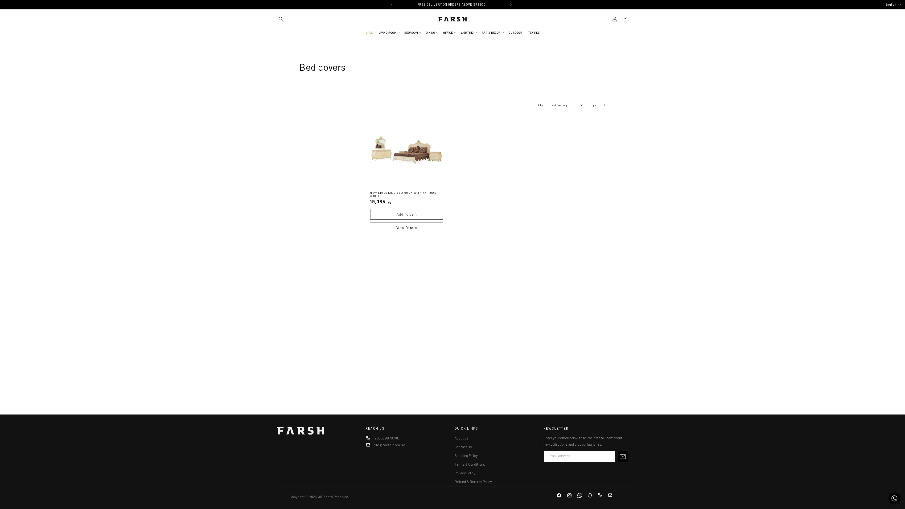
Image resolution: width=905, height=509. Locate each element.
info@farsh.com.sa (389, 445)
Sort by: (538, 105)
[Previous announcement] (392, 4)
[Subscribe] (623, 456)
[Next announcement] (511, 4)
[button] (281, 19)
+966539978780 (386, 438)
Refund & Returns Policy (473, 482)
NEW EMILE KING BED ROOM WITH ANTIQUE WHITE (403, 194)
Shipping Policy (466, 455)
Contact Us (463, 447)
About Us (462, 438)
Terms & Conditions (470, 464)
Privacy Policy (465, 473)
